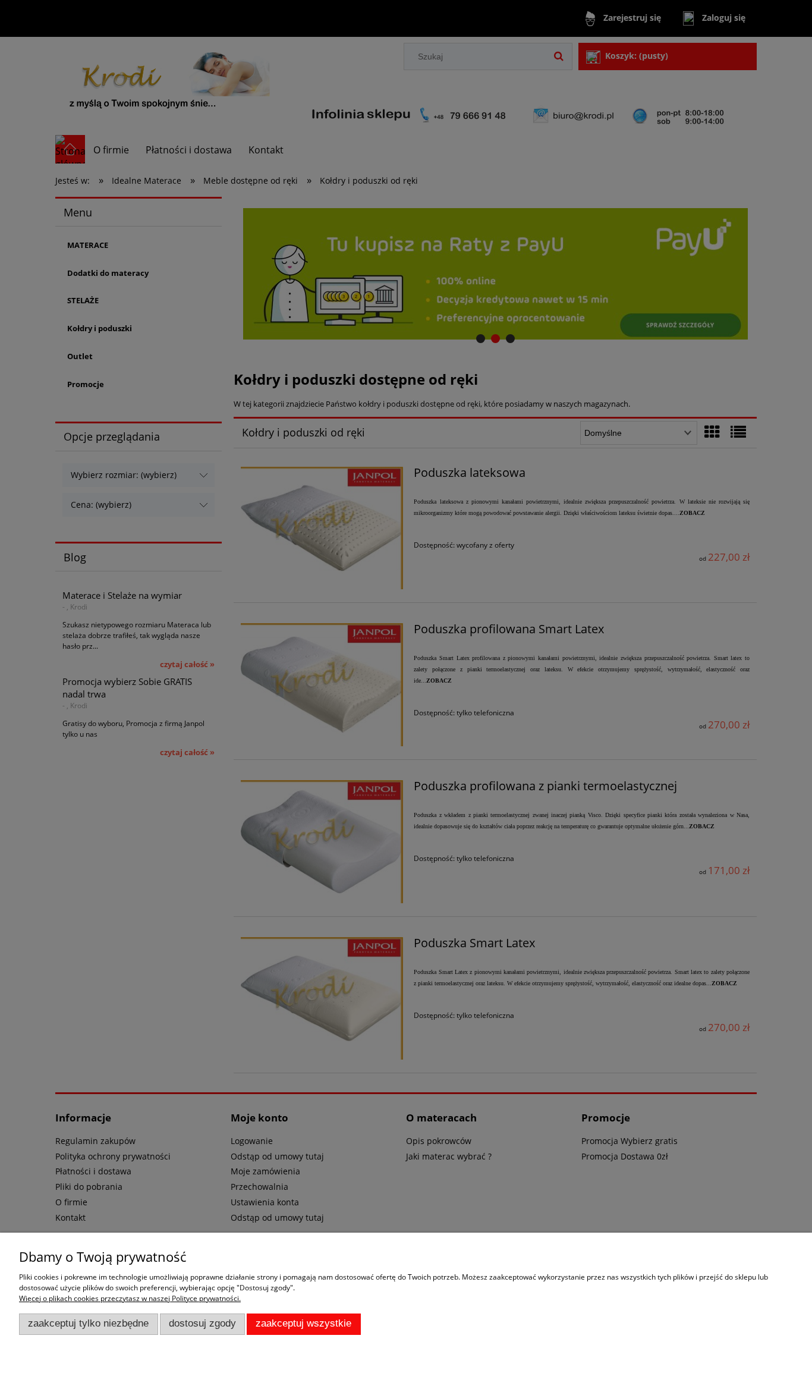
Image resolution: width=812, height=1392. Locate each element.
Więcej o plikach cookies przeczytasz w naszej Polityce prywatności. (130, 1298)
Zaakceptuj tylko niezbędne (88, 1323)
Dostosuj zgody (202, 1323)
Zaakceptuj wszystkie (303, 1323)
